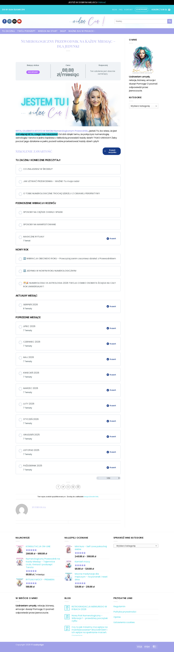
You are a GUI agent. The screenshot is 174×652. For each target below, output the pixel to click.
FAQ (121, 9)
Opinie (117, 617)
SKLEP (63, 31)
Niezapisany (33, 72)
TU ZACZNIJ (8, 31)
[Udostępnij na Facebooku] (58, 487)
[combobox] (136, 546)
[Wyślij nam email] (14, 21)
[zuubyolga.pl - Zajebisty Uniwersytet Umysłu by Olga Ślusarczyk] (87, 21)
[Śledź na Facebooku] (4, 21)
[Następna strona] (119, 478)
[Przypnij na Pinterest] (73, 487)
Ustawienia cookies (124, 622)
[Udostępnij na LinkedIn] (78, 487)
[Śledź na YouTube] (19, 21)
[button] (141, 9)
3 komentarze (84, 635)
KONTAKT (128, 9)
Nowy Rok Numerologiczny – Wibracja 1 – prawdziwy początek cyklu (90, 618)
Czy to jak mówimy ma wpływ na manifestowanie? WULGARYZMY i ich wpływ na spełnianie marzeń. (90, 630)
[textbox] (135, 546)
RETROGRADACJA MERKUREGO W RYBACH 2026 (89, 608)
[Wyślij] (169, 21)
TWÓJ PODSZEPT (26, 31)
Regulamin (119, 606)
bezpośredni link (91, 496)
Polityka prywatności (125, 611)
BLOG (114, 9)
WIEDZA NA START (48, 31)
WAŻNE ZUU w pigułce (81, 31)
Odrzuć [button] (102, 2)
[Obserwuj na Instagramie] (9, 21)
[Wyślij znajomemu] (68, 487)
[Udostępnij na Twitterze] (63, 487)
